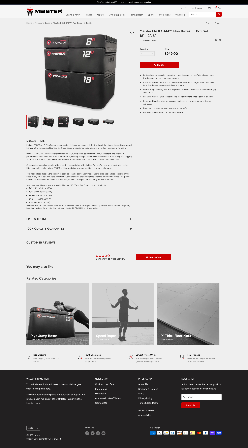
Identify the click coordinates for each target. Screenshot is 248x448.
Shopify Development (36, 439)
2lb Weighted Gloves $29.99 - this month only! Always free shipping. (124, 2)
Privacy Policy (145, 398)
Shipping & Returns (148, 389)
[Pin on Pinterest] (216, 40)
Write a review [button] (153, 257)
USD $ (30, 428)
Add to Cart (159, 65)
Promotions (164, 14)
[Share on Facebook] (212, 40)
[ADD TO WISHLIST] (132, 33)
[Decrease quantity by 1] (142, 54)
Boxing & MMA (73, 14)
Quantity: (144, 49)
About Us (143, 384)
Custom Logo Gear (104, 384)
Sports (151, 14)
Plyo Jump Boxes (42, 23)
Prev (208, 23)
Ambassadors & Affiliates (108, 398)
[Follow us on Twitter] (93, 433)
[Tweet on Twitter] (220, 40)
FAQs (141, 393)
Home (29, 23)
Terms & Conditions (148, 403)
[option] (33, 122)
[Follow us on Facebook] (87, 433)
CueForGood (55, 439)
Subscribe (190, 405)
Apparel (100, 14)
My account (197, 8)
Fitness (88, 14)
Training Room (136, 14)
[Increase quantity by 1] (152, 54)
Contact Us (101, 403)
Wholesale (180, 14)
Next (217, 23)
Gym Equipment (117, 14)
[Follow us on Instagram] (98, 433)
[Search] (219, 14)
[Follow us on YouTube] (103, 433)
